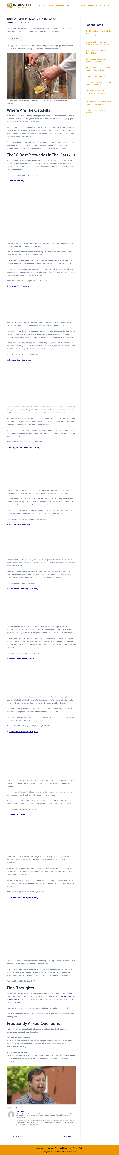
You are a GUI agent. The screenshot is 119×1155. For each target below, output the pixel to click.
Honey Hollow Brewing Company (25, 447)
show (19, 38)
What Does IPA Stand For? (96, 76)
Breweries (60, 5)
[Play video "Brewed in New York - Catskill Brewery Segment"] (41, 1085)
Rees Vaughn (20, 1111)
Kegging (70, 5)
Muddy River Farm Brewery (21, 658)
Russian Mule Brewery (19, 524)
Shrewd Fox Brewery (19, 286)
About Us (91, 5)
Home (38, 5)
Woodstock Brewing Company (23, 588)
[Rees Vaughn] (11, 1114)
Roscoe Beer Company (20, 360)
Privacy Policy (78, 1148)
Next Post (68, 1137)
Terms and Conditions (63, 1148)
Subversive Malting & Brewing (24, 897)
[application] (96, 5)
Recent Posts (16, 1107)
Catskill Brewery (16, 180)
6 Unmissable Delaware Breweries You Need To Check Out (97, 93)
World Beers (48, 5)
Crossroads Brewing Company (23, 731)
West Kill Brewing (17, 814)
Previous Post (16, 1137)
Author (9, 1107)
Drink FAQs (81, 5)
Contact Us (104, 5)
